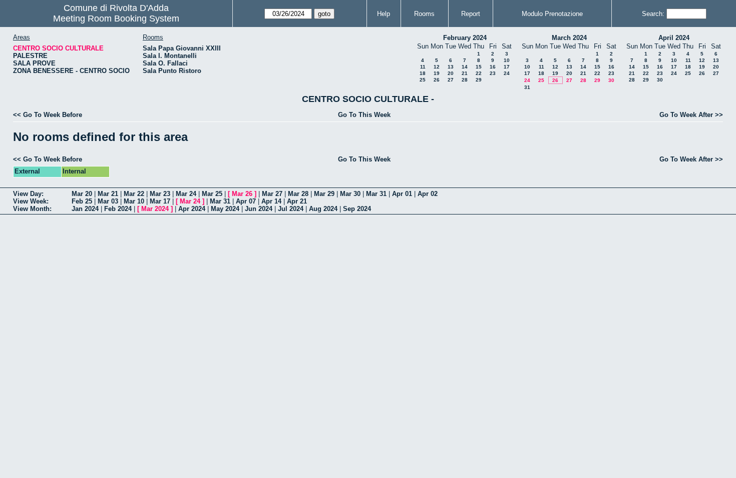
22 (479, 73)
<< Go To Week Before (47, 114)
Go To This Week (364, 114)
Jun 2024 (258, 208)
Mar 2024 (155, 208)
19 (437, 73)
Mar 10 (134, 201)
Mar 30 (350, 194)
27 (451, 79)
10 (507, 60)
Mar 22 (134, 194)
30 (611, 80)
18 (423, 73)
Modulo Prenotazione (552, 14)
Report (470, 14)
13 (451, 67)
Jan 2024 (85, 208)
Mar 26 (242, 194)
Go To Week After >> (691, 114)
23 (493, 73)
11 (423, 67)
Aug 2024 (323, 208)
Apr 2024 (191, 208)
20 (451, 73)
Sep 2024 (357, 208)
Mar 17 (160, 201)
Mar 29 (324, 194)
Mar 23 (160, 194)
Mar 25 (212, 194)
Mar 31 (376, 194)
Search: (653, 14)
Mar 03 (108, 201)
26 (437, 79)
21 (465, 73)
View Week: (31, 201)
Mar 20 (82, 194)
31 (527, 87)
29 (479, 79)
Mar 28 (298, 194)
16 (493, 67)
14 (465, 67)
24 (507, 73)
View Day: (28, 194)
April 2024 (673, 38)
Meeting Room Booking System (116, 19)
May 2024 (225, 208)
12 (437, 67)
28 (465, 79)
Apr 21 (297, 201)
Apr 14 (271, 201)
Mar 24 (186, 194)
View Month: (32, 208)
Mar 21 (108, 194)
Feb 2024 (118, 208)
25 (423, 79)
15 (479, 67)
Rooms (424, 14)
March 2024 (569, 38)
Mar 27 (272, 194)
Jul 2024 (290, 208)
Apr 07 (246, 201)
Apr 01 (402, 194)
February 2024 (465, 38)
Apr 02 (428, 194)
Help (383, 14)
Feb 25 (82, 201)
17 (507, 67)
